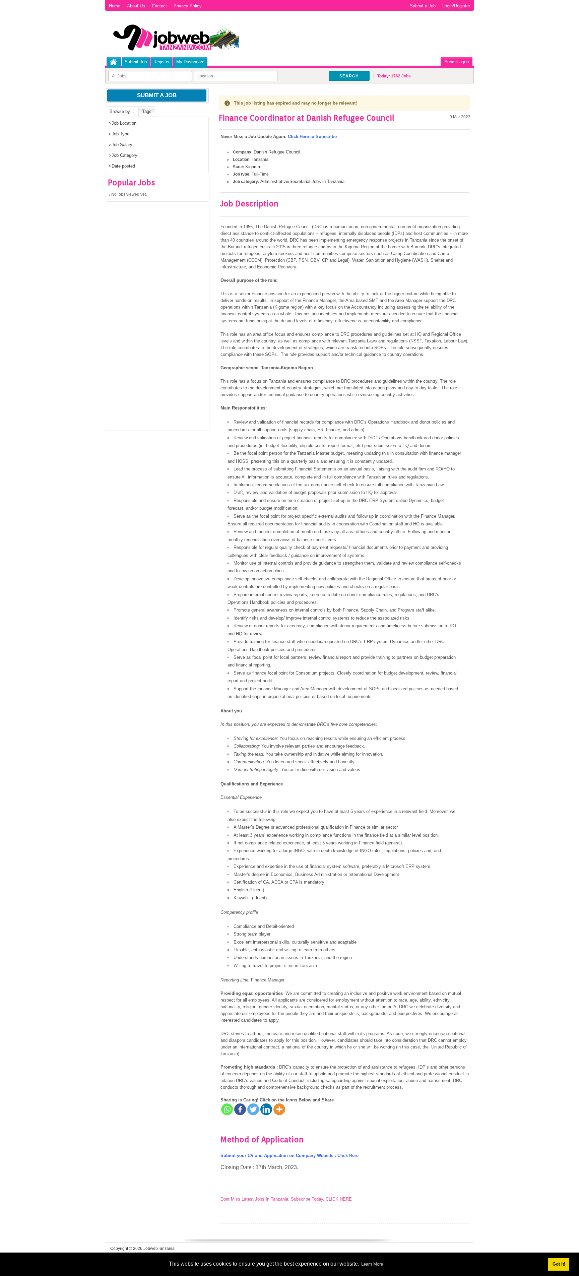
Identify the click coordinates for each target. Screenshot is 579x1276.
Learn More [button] (372, 1264)
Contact (159, 5)
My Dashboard (190, 61)
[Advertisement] (156, 318)
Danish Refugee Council (277, 151)
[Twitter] (253, 1109)
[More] (279, 1109)
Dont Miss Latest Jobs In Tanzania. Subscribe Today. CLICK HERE (286, 1199)
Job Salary (122, 144)
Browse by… (122, 111)
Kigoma (252, 166)
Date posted (123, 166)
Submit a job (456, 61)
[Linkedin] (266, 1109)
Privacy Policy (188, 5)
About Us (136, 5)
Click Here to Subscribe (312, 136)
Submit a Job (423, 5)
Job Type (120, 133)
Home (114, 5)
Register (161, 61)
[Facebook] (240, 1109)
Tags (146, 111)
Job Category (124, 155)
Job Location (124, 123)
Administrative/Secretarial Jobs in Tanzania (302, 181)
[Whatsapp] (227, 1109)
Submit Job (136, 61)
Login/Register (456, 5)
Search (349, 76)
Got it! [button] (559, 1264)
